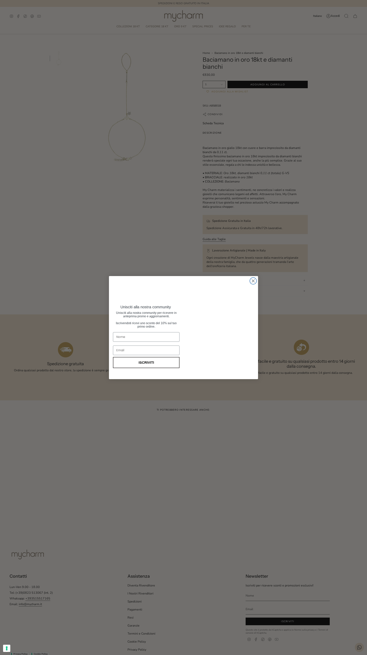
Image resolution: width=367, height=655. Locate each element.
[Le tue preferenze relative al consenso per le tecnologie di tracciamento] (6, 648)
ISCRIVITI (146, 362)
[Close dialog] (253, 281)
